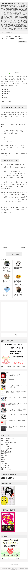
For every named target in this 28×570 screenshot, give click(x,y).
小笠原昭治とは (5, 463)
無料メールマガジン (6, 469)
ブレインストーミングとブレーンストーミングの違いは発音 (16, 386)
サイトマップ (4, 444)
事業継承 (3, 461)
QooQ (16, 569)
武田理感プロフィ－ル (12, 379)
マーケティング (5, 446)
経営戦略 (3, 457)
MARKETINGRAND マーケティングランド (14, 4)
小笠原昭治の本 (5, 465)
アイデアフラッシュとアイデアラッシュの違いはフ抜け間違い (16, 374)
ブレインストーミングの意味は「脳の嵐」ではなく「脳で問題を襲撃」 (16, 409)
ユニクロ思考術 (14, 72)
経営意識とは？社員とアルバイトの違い (16, 397)
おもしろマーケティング (7, 438)
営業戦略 (3, 453)
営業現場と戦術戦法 (6, 452)
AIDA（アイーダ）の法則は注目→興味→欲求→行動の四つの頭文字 (16, 392)
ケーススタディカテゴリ (14, 254)
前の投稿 (23, 247)
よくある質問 (4, 450)
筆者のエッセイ (5, 467)
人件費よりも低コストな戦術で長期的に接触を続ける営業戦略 (16, 403)
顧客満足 (3, 459)
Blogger (16, 564)
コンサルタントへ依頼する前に (9, 442)
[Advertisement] (14, 56)
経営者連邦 (4, 455)
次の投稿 (4, 247)
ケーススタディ (22, 41)
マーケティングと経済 (7, 448)
